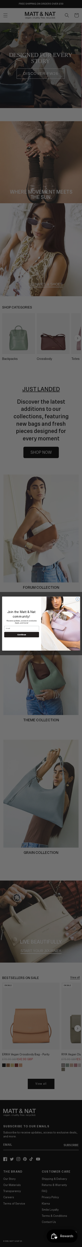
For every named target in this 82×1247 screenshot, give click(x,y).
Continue (21, 634)
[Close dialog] (77, 599)
